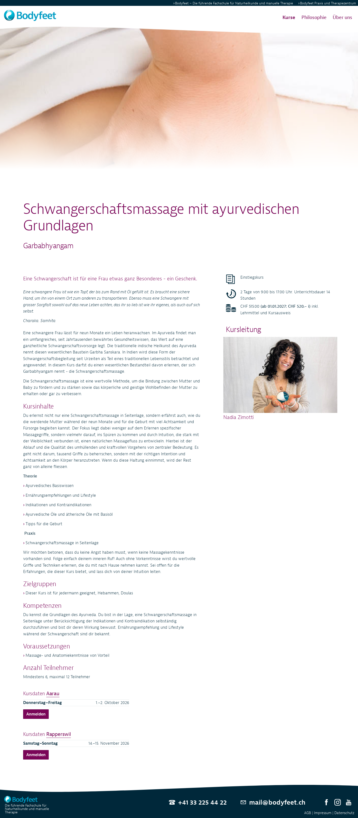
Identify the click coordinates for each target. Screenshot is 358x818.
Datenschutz (344, 812)
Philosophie (314, 17)
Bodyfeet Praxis (328, 3)
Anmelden (36, 714)
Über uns (342, 17)
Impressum (322, 812)
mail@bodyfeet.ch (277, 802)
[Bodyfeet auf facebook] (326, 802)
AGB (307, 812)
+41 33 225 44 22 (202, 802)
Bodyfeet (234, 3)
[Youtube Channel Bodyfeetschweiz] (348, 802)
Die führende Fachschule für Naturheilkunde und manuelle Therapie (27, 808)
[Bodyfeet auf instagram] (337, 802)
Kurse (289, 17)
